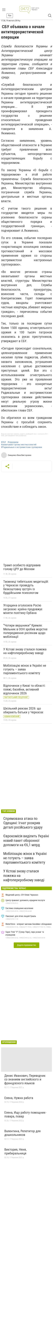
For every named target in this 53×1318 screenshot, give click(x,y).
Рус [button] (9, 15)
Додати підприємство (26, 945)
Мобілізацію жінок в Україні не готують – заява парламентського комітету (24, 669)
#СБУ (3, 442)
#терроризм (13, 442)
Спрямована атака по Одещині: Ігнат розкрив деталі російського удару (23, 823)
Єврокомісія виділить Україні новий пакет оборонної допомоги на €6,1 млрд (26, 840)
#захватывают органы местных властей (18, 444)
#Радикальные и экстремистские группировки (21, 447)
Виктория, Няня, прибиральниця (15, 1151)
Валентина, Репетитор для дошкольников (22, 1133)
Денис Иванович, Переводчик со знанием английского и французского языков (25, 1079)
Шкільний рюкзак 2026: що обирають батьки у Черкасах (23, 710)
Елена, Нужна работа (18, 1098)
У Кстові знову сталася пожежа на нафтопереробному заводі (24, 651)
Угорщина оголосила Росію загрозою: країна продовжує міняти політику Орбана (22, 609)
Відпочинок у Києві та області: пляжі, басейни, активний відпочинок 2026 (24, 689)
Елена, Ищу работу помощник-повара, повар (25, 1114)
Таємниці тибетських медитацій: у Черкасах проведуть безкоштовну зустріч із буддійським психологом (26, 587)
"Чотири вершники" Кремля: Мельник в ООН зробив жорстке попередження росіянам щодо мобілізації (25, 631)
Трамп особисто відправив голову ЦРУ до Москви (21, 567)
